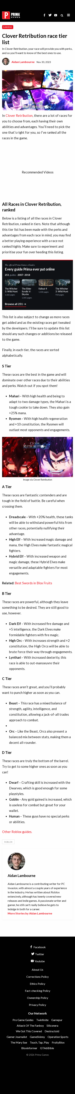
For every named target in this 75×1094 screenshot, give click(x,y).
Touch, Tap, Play (39, 1042)
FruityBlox (58, 1042)
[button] (68, 15)
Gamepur (56, 1020)
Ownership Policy (37, 997)
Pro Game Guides (23, 1020)
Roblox (8, 842)
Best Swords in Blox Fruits (33, 583)
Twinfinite (42, 1020)
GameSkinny (37, 1036)
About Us (37, 969)
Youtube (39, 961)
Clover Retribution (19, 115)
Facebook (39, 947)
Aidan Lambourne (23, 61)
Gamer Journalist (17, 1036)
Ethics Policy (37, 983)
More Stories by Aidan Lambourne (30, 913)
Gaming (7, 27)
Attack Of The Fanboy (30, 1025)
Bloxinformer (29, 1048)
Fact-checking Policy (37, 990)
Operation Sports (58, 1036)
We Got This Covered (29, 1031)
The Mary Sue (18, 1042)
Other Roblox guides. (17, 832)
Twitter (39, 954)
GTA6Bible (47, 1048)
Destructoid (52, 1031)
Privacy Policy (37, 1004)
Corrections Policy (37, 976)
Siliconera (52, 1025)
